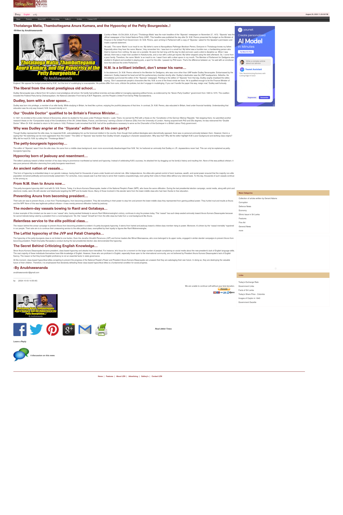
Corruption (243, 202)
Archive (79, 19)
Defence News (245, 206)
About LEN (42, 19)
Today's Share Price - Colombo (251, 294)
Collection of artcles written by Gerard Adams (258, 198)
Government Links (246, 286)
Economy (243, 210)
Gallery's (68, 19)
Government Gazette (247, 302)
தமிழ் (35, 14)
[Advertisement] (281, 6)
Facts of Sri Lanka (246, 290)
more (241, 230)
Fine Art (242, 222)
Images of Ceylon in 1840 (249, 298)
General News (245, 226)
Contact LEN (92, 19)
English (27, 14)
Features (29, 19)
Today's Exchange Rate (248, 282)
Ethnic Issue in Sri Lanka (249, 214)
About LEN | (121, 376)
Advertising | (134, 376)
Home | (101, 376)
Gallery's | (145, 376)
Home (18, 19)
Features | (110, 376)
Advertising (55, 19)
